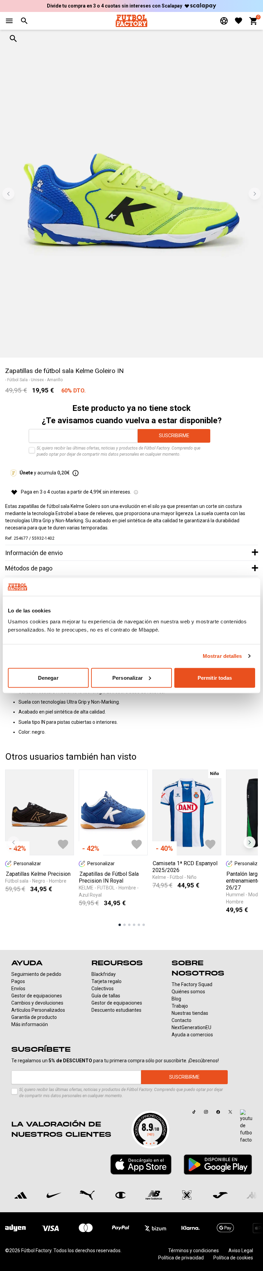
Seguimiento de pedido (36, 974)
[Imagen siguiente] (255, 194)
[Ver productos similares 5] (139, 925)
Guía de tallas (105, 995)
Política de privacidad (181, 1257)
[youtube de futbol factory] (246, 1126)
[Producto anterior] (14, 842)
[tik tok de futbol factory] (194, 1111)
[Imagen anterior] (8, 194)
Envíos (18, 988)
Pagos (18, 981)
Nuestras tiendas (190, 1013)
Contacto (181, 1020)
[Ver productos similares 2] (124, 925)
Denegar (48, 677)
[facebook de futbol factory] (218, 1111)
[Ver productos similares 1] (119, 925)
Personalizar (127, 677)
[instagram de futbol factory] (205, 1111)
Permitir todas (215, 677)
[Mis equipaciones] (224, 20)
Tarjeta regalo (106, 981)
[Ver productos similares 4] (134, 925)
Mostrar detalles (222, 656)
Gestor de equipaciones (36, 995)
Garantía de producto (34, 1017)
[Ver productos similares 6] (143, 925)
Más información (29, 1024)
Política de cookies (233, 1257)
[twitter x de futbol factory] (230, 1111)
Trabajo (180, 1006)
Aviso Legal (240, 1250)
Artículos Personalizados (38, 1010)
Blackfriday (103, 974)
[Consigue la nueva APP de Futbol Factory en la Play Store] (218, 1164)
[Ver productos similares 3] (129, 925)
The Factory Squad (192, 984)
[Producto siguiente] (249, 842)
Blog (176, 998)
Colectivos (102, 988)
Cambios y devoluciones (37, 1003)
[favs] (238, 20)
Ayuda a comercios (192, 1034)
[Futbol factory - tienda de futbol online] (131, 21)
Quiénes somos (188, 991)
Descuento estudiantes (116, 1010)
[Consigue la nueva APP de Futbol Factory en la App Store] (141, 1164)
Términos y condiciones (193, 1250)
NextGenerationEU (191, 1027)
